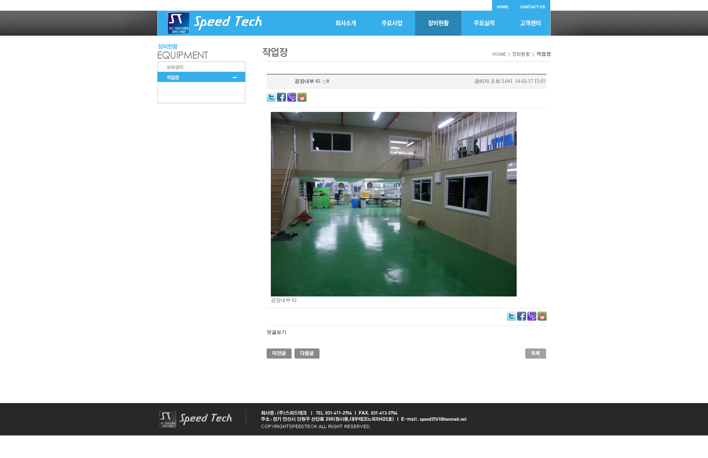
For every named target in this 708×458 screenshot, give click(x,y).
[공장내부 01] (307, 353)
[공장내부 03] (279, 353)
